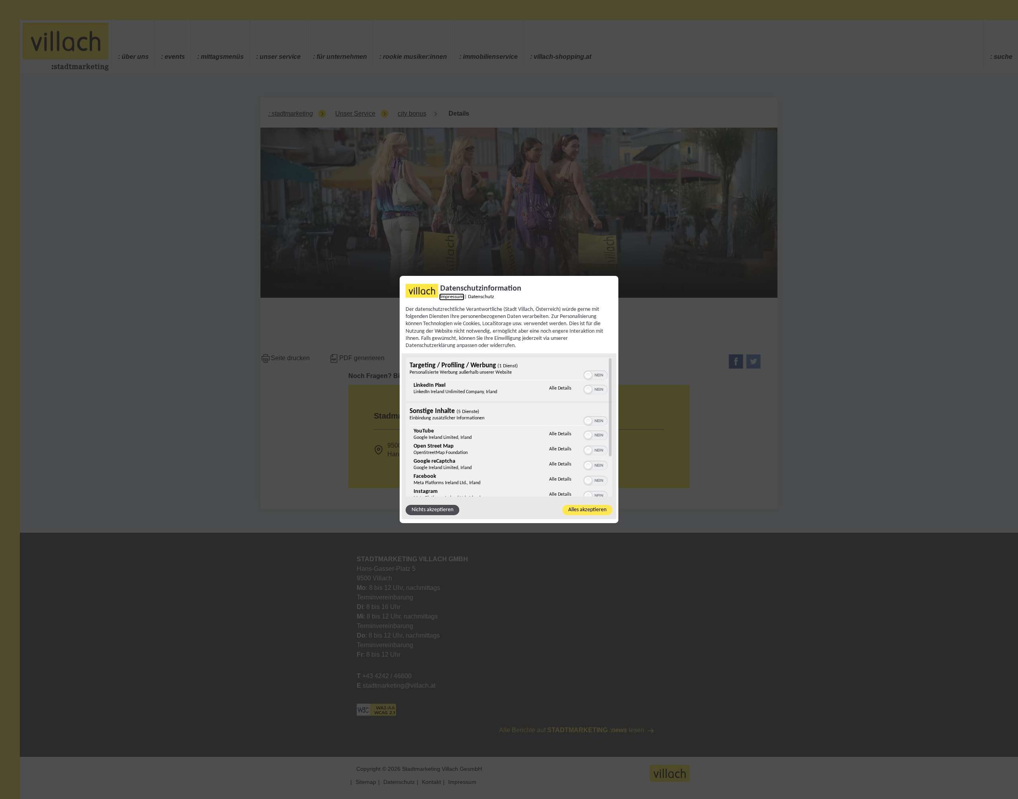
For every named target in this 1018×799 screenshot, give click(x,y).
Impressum (451, 297)
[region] (509, 426)
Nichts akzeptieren (432, 510)
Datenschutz (481, 297)
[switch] (595, 374)
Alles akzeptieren (587, 510)
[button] (588, 375)
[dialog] (509, 399)
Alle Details (560, 388)
